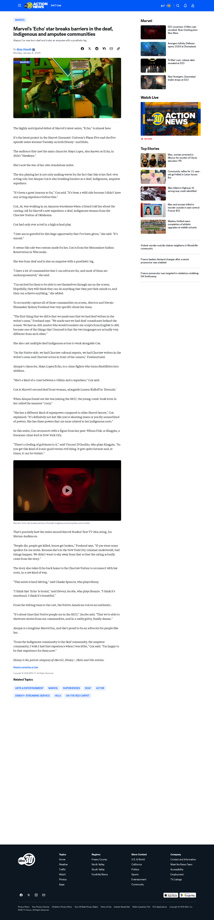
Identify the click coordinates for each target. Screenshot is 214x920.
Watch (62, 874)
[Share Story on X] (89, 48)
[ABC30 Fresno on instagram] (36, 895)
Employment (177, 874)
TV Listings (176, 879)
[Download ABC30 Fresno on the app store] (170, 895)
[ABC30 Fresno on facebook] (21, 895)
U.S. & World (138, 859)
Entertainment (138, 879)
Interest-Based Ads (122, 907)
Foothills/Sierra (100, 874)
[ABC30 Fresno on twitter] (29, 895)
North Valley (98, 864)
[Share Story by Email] (111, 48)
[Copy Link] (118, 48)
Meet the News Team (181, 864)
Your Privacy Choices (40, 907)
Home (62, 859)
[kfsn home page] (26, 859)
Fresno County (99, 859)
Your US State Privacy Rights (86, 907)
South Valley (98, 869)
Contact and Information (183, 859)
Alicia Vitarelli (24, 49)
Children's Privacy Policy (62, 907)
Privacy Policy (23, 907)
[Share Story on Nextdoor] (104, 48)
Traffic (62, 869)
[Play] (171, 119)
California (136, 864)
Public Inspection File (141, 907)
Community (137, 884)
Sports (134, 874)
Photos (62, 879)
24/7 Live (56, 5)
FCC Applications (160, 907)
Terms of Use (106, 907)
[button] (19, 5)
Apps (61, 884)
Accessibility (176, 869)
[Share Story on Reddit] (96, 48)
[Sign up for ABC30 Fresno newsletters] (44, 895)
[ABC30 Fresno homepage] (36, 5)
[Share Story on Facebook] (82, 48)
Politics (135, 869)
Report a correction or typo (25, 667)
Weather (63, 864)
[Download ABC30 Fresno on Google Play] (188, 895)
